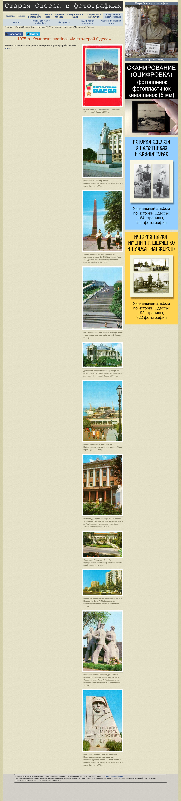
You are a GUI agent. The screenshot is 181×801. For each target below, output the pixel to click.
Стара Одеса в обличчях (94, 15)
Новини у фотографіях (34, 15)
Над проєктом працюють (87, 22)
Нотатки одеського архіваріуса (40, 22)
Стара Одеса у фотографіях (151, 3)
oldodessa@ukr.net (114, 776)
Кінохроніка (64, 22)
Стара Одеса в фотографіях (113, 15)
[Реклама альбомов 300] (151, 228)
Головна (10, 16)
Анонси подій (48, 15)
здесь (8, 48)
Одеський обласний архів (111, 22)
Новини (21, 16)
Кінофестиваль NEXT (75, 15)
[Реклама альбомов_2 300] (151, 323)
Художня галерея (59, 15)
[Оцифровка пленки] (151, 133)
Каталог (17, 22)
